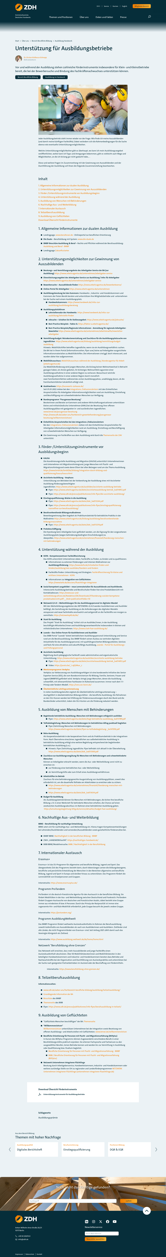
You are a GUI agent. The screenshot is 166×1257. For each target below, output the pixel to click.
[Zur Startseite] (25, 7)
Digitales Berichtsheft (29, 1149)
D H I (98, 6)
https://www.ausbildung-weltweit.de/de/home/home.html (77, 939)
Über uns (25, 41)
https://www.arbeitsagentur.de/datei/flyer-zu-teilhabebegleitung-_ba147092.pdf (84, 729)
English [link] (124, 6)
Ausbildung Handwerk (63, 41)
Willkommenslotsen (52, 1028)
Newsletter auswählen (95, 1239)
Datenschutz (30, 1254)
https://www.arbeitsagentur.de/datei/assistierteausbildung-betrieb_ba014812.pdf (90, 489)
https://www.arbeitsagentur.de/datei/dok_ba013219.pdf (78, 524)
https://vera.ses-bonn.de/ (80, 684)
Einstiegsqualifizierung (76, 1149)
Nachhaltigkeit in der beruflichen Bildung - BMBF (76, 836)
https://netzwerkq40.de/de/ (66, 615)
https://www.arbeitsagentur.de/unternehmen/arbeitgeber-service (83, 273)
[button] (62, 17)
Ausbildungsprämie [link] (48, 1117)
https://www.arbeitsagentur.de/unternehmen (90, 289)
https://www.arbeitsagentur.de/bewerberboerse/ (100, 284)
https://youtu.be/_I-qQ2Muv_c (68, 665)
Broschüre (47, 998)
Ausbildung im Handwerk (55, 77)
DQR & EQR (116, 1149)
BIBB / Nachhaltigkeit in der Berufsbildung (86, 844)
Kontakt (39, 1254)
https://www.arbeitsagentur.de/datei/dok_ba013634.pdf (73, 792)
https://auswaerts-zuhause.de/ (70, 386)
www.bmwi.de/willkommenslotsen (111, 1031)
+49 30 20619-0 (24, 1236)
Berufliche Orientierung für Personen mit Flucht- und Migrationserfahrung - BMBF (84, 1051)
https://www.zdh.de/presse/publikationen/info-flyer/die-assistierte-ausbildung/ (89, 494)
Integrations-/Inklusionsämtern (84, 389)
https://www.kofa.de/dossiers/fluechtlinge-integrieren (73, 582)
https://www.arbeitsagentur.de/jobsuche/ (105, 319)
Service (106, 6)
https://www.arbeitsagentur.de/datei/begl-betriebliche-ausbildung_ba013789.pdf (90, 719)
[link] (62, 1094)
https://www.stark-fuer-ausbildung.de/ (90, 628)
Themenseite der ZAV (112, 435)
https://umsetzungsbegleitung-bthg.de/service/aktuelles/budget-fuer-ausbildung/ (80, 809)
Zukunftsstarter (62, 250)
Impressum (19, 1254)
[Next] (156, 1149)
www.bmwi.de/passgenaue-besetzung (60, 411)
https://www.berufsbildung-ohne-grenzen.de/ (79, 969)
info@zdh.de (23, 1239)
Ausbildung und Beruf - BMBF (56, 246)
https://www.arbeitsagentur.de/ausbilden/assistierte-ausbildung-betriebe (88, 486)
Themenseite (49, 1002)
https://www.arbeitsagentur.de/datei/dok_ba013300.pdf (73, 751)
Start (17, 41)
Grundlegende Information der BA (58, 994)
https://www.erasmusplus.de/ (64, 883)
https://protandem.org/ (61, 912)
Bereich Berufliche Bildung (42, 41)
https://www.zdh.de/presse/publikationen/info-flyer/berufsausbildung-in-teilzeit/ (85, 1006)
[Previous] (9, 1149)
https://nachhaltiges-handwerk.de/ (83, 840)
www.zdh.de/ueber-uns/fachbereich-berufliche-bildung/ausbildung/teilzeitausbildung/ (81, 990)
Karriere (115, 6)
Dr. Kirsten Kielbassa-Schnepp (35, 57)
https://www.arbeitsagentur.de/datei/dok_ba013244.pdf (78, 501)
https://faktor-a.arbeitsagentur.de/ (93, 324)
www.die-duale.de (86, 239)
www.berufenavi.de (64, 235)
